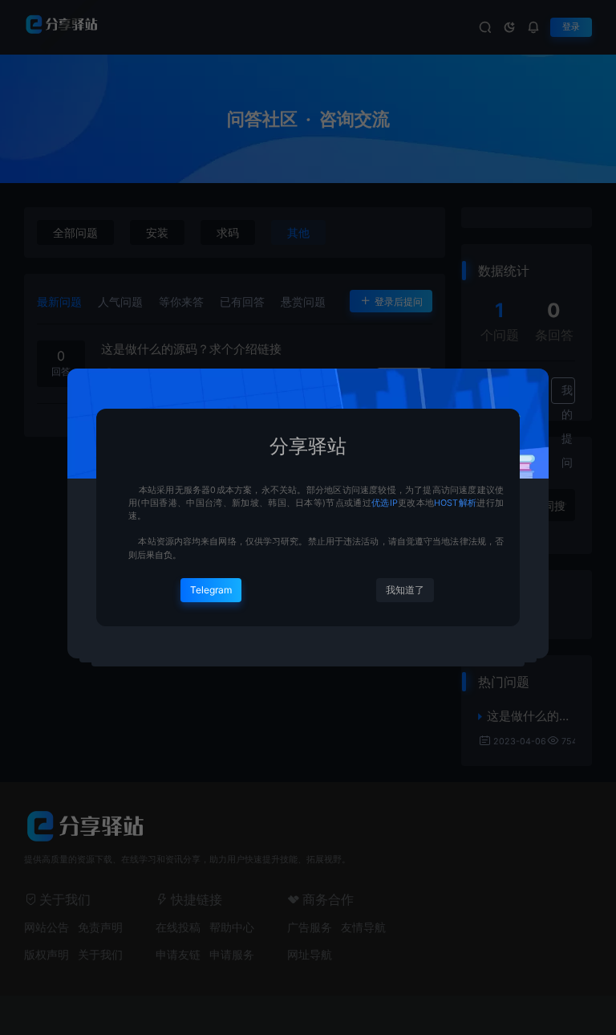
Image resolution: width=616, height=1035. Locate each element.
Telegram (211, 590)
